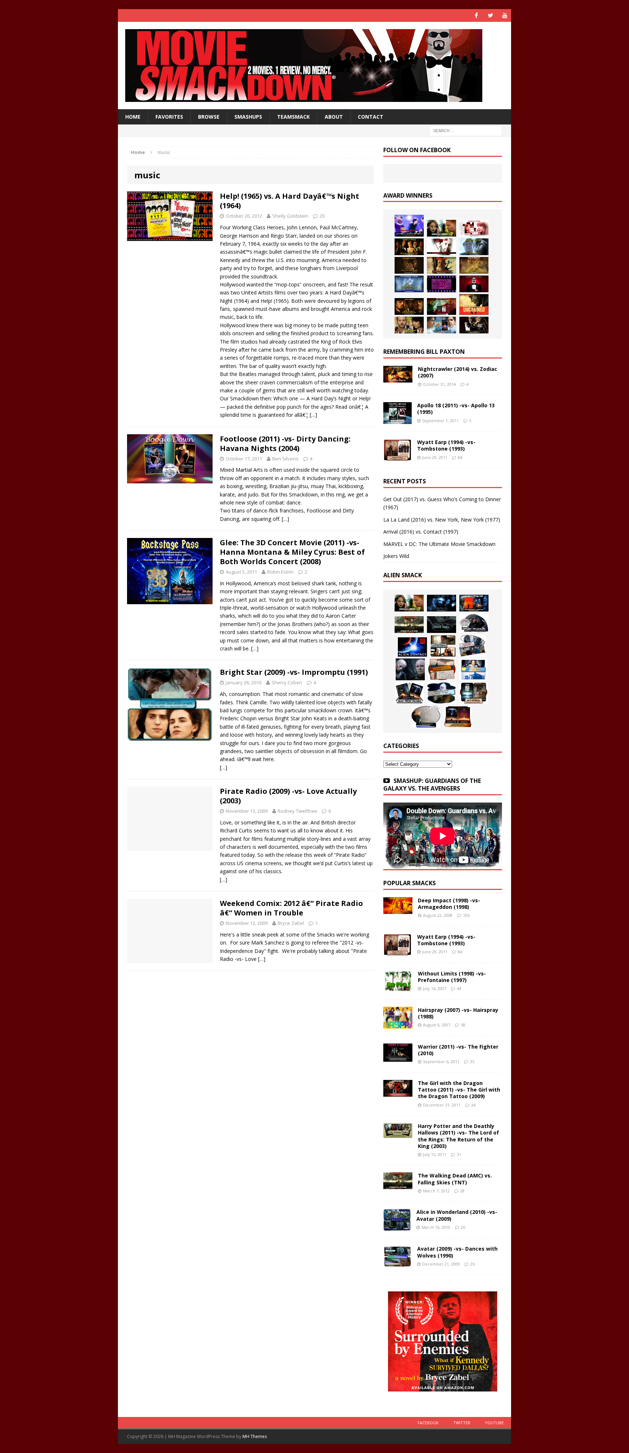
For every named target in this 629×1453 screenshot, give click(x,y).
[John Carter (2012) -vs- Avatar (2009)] (473, 603)
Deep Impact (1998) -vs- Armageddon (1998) (449, 903)
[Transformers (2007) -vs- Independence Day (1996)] (458, 717)
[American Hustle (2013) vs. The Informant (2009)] (409, 246)
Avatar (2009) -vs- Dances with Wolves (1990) (457, 1252)
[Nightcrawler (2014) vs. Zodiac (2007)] (397, 378)
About (334, 116)
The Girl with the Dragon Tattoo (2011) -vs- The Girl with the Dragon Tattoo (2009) (459, 1090)
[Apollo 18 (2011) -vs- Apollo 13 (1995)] (397, 419)
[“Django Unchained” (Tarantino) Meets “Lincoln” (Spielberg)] (473, 304)
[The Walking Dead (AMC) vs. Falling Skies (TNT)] (409, 624)
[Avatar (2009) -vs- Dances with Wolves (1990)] (397, 1263)
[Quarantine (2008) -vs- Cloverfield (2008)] (443, 646)
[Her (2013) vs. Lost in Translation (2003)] (473, 228)
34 (473, 1105)
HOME (133, 116)
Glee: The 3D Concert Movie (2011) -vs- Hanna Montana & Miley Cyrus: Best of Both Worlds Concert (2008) (292, 552)
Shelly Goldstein (290, 216)
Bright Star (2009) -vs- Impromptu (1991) (294, 672)
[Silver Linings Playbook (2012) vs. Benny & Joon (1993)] (409, 325)
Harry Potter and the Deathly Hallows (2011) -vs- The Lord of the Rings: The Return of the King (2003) (458, 1136)
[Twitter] (490, 15)
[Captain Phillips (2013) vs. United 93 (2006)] (441, 265)
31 (459, 1154)
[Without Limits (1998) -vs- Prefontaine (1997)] (397, 987)
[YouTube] (504, 15)
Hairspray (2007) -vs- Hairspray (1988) (458, 1013)
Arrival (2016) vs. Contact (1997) (420, 531)
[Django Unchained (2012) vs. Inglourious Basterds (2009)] (409, 306)
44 (459, 988)
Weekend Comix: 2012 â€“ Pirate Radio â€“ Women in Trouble (291, 908)
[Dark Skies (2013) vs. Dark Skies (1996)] (441, 603)
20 (322, 216)
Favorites (169, 116)
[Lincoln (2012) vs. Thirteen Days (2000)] (473, 325)
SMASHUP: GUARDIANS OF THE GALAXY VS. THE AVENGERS (432, 784)
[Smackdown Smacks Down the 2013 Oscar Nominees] (473, 284)
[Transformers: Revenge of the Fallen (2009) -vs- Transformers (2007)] (409, 693)
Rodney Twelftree (297, 811)
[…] (313, 414)
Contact (370, 116)
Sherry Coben (287, 682)
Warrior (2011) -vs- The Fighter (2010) (458, 1050)
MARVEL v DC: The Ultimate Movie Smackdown (439, 544)
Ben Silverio (285, 458)
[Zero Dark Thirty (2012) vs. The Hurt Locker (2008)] (441, 306)
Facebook (428, 1422)
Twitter (461, 1422)
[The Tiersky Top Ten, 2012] (441, 284)
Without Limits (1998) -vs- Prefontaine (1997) (452, 976)
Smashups (248, 116)
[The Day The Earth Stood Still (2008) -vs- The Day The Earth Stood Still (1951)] (473, 693)
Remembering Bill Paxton (424, 352)
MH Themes (254, 1436)
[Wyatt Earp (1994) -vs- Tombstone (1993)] (397, 456)
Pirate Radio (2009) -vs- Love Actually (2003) (288, 795)
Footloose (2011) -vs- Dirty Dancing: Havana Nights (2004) (285, 443)
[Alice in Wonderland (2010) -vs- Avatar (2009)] (397, 1226)
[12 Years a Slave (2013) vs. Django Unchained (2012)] (409, 265)
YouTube (494, 1422)
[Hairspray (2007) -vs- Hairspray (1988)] (397, 1024)
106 (466, 915)
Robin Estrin (280, 572)
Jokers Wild (396, 556)
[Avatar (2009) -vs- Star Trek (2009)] (472, 646)
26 (463, 1227)
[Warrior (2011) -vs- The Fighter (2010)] (397, 1057)
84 (460, 457)
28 (462, 1190)
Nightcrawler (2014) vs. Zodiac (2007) (457, 372)
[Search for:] (465, 130)
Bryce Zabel (291, 923)
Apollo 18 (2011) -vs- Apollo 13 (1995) (456, 408)
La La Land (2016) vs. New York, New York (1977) (441, 519)
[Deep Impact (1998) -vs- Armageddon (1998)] (397, 909)
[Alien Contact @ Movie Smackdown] (412, 647)
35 (472, 1061)
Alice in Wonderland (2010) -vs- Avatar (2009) (456, 1215)
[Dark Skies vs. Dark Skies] (441, 624)
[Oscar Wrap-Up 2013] (473, 265)
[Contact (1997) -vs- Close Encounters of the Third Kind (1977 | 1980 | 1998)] (473, 669)
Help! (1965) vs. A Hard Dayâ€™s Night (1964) (289, 200)
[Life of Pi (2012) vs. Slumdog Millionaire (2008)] (441, 325)
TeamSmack (293, 116)
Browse (208, 116)
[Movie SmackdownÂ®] (314, 65)
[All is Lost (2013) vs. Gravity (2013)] (473, 246)
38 (463, 1025)
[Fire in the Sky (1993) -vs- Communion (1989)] (441, 693)
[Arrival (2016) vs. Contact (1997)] (441, 228)
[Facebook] (476, 15)
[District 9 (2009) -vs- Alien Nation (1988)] (442, 669)
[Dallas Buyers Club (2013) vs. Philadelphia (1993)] (441, 246)
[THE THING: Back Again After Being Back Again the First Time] (473, 623)
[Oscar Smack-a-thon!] (409, 284)
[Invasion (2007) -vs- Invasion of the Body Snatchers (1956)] (425, 717)
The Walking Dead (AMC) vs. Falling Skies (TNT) (455, 1178)
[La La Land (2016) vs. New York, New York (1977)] (409, 226)
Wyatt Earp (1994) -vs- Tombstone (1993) (446, 445)
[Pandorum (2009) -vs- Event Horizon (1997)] (410, 669)
